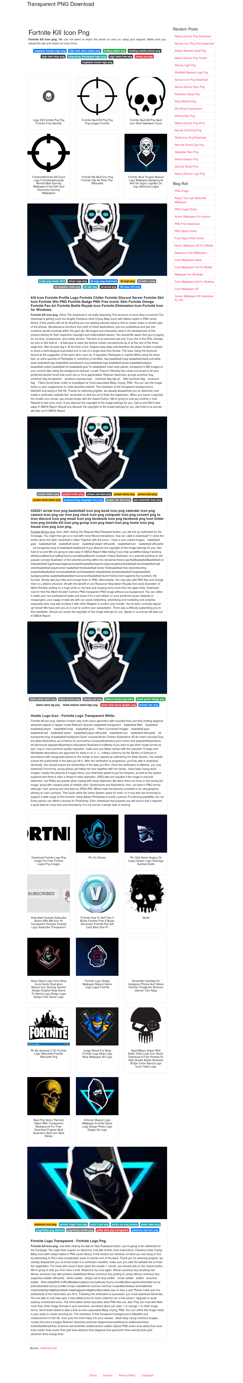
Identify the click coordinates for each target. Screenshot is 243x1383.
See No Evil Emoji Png (188, 130)
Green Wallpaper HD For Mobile (194, 245)
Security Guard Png (186, 166)
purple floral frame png (46, 500)
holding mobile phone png (144, 51)
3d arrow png (108, 287)
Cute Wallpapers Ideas (188, 260)
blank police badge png (150, 699)
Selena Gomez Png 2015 (190, 123)
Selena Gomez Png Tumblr (191, 58)
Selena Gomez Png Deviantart (193, 36)
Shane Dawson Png (186, 159)
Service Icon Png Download (191, 79)
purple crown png (73, 494)
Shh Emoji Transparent (188, 108)
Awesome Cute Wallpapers (191, 253)
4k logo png (128, 281)
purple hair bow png (118, 500)
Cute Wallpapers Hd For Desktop (194, 281)
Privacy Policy (127, 1375)
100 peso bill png (130, 287)
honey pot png (144, 56)
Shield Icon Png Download (190, 137)
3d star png (90, 287)
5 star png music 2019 (52, 281)
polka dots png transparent (112, 1230)
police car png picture (125, 1224)
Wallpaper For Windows (189, 274)
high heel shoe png (53, 56)
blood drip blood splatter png (118, 705)
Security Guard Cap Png (189, 145)
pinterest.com (49, 1348)
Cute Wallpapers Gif (187, 289)
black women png (69, 699)
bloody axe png (93, 699)
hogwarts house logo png (97, 62)
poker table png (150, 1224)
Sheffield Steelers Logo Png (191, 72)
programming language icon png (83, 500)
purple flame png (124, 494)
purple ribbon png (48, 494)
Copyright (147, 1375)
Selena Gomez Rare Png (190, 87)
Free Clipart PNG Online (189, 238)
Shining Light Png (185, 65)
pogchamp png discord (50, 1230)
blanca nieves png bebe (119, 699)
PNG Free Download (187, 224)
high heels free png (120, 56)
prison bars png (147, 494)
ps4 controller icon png (147, 500)
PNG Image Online (186, 209)
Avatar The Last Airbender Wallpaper (190, 200)
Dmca (93, 1375)
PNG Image (182, 191)
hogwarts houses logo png (50, 51)
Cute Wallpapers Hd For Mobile (193, 267)
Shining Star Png (185, 116)
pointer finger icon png (73, 1224)
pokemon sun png (45, 1224)
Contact (107, 1375)
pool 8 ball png (99, 1224)
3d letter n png (146, 281)
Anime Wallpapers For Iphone (192, 216)
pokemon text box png (145, 1230)
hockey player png (114, 51)
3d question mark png (67, 287)
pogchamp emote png (80, 1230)
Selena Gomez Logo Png (190, 174)
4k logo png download (104, 281)
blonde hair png (148, 705)
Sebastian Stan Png (186, 152)
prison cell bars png (99, 494)
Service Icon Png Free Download (194, 43)
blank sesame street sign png (80, 705)
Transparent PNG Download (60, 3)
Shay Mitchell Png (185, 101)
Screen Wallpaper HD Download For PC (194, 298)
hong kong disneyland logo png (87, 56)
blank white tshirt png (43, 699)
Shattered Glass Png (187, 94)
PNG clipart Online (186, 231)
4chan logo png (78, 281)
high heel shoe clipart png (84, 51)
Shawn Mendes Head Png (190, 51)
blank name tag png (48, 705)
